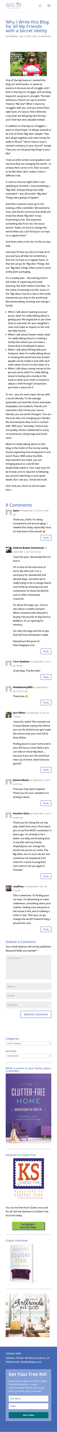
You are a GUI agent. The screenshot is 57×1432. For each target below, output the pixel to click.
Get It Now (28, 1415)
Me (34, 36)
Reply (46, 537)
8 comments (45, 36)
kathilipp (13, 36)
